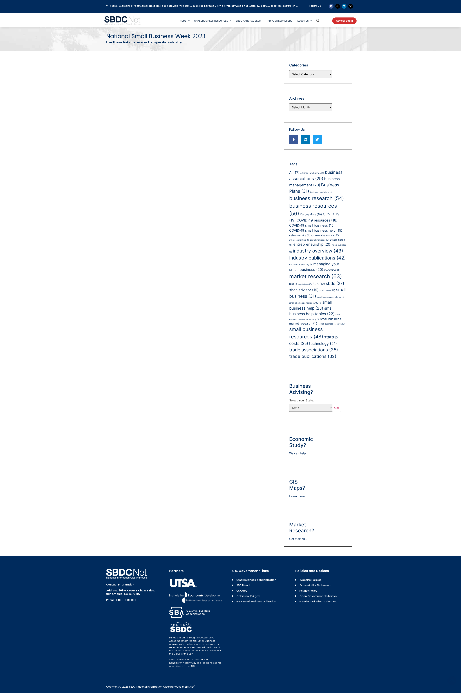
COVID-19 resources (317, 220)
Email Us (111, 606)
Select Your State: (301, 400)
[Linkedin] (344, 6)
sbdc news (327, 290)
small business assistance (330, 297)
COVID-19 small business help (315, 230)
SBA (319, 284)
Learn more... (298, 496)
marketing (332, 270)
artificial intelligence (312, 173)
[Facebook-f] (293, 139)
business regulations (321, 192)
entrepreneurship (312, 244)
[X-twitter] (350, 6)
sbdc (335, 283)
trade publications (312, 356)
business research (316, 198)
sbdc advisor (304, 290)
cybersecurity (299, 235)
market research (315, 276)
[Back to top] (451, 680)
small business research (332, 324)
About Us (303, 20)
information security (300, 264)
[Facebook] (331, 6)
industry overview (318, 251)
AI (294, 172)
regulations (305, 284)
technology (323, 343)
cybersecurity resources (325, 235)
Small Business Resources (211, 20)
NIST (293, 284)
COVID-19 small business (312, 225)
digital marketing (319, 240)
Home (183, 20)
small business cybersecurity (305, 302)
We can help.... (299, 453)
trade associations (313, 349)
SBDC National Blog (248, 20)
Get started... (298, 539)
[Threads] (337, 6)
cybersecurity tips (299, 240)
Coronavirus (311, 214)
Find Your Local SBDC (278, 20)
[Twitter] (317, 139)
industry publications (317, 258)
